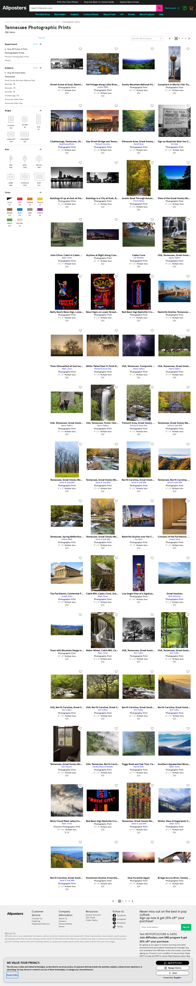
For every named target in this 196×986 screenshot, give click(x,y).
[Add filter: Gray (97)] (30, 209)
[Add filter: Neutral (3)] (19, 219)
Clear (35, 68)
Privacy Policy (12, 975)
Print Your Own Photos (67, 2)
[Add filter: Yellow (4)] (40, 198)
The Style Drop (42, 14)
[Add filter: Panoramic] (25, 134)
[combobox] (92, 8)
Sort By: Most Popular (142, 38)
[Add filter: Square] (25, 119)
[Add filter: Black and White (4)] (9, 198)
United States (27, 22)
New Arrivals (109, 14)
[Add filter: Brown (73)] (9, 209)
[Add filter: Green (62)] (9, 219)
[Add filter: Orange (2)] (30, 198)
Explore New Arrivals (129, 2)
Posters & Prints (53, 22)
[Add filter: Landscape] (11, 134)
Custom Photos (91, 14)
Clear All (41, 38)
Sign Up (186, 927)
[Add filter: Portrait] (11, 119)
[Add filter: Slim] (38, 119)
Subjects (8, 22)
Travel (17, 22)
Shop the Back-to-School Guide (99, 2)
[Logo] (15, 8)
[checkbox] (11, 161)
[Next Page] (189, 38)
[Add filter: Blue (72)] (19, 209)
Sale (161, 14)
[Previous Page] (169, 38)
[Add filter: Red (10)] (19, 198)
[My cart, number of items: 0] (191, 8)
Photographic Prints (71, 22)
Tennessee (40, 22)
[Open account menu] (178, 8)
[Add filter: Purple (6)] (40, 209)
